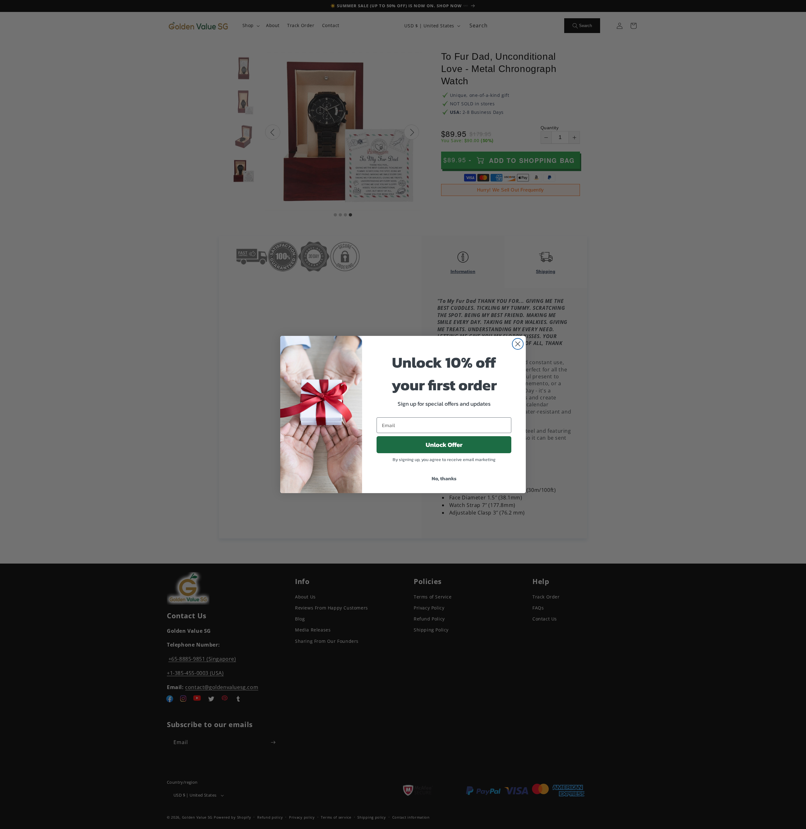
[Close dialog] (517, 343)
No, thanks (444, 478)
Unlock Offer (444, 444)
